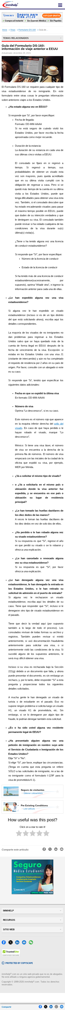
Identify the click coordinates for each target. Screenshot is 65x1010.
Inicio (4, 30)
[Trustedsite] (11, 955)
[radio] (19, 834)
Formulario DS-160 (27, 30)
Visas (12, 30)
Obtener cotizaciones (33, 793)
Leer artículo (29, 809)
